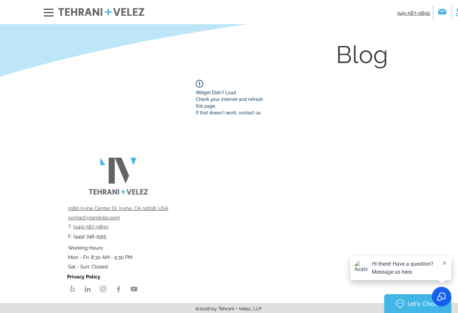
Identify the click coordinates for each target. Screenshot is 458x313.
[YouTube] (134, 289)
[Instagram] (103, 289)
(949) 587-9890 (90, 227)
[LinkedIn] (87, 289)
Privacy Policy (84, 277)
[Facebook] (118, 289)
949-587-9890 (413, 13)
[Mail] (442, 11)
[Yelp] (72, 289)
